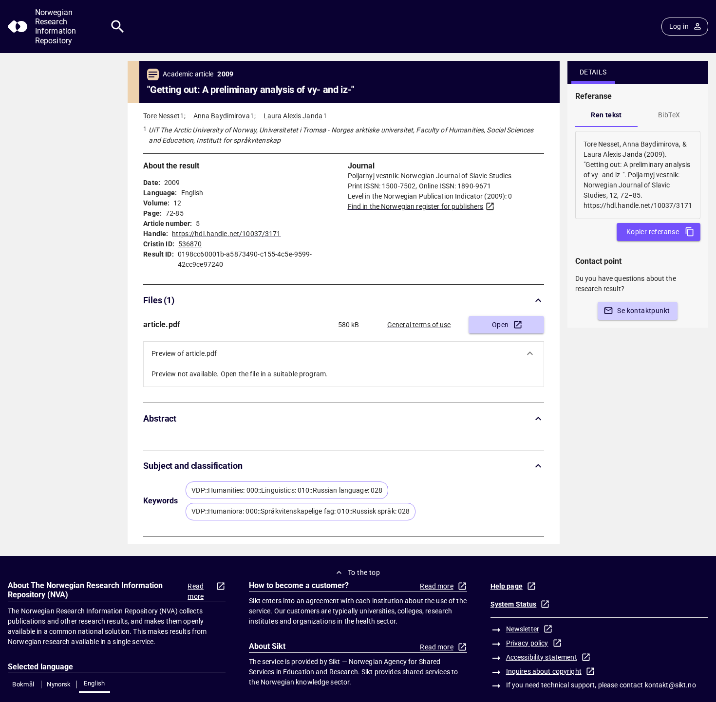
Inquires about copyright (544, 671)
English (94, 683)
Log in (679, 26)
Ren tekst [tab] (606, 115)
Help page (506, 586)
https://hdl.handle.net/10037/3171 (226, 234)
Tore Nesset (161, 116)
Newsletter (522, 629)
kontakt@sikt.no (670, 685)
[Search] (117, 26)
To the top (364, 572)
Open (500, 325)
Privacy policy (527, 643)
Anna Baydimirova (221, 116)
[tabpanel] (637, 175)
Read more (196, 591)
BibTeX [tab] (669, 115)
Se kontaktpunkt (643, 310)
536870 (190, 244)
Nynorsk (59, 684)
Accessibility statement (541, 657)
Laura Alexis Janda (293, 116)
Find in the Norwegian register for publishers (416, 206)
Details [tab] (593, 72)
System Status (513, 604)
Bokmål (23, 684)
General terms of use (419, 325)
